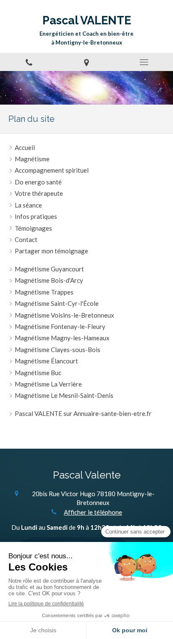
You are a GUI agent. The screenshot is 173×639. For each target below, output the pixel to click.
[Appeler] (29, 62)
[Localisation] (86, 62)
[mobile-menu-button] (144, 62)
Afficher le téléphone (93, 512)
